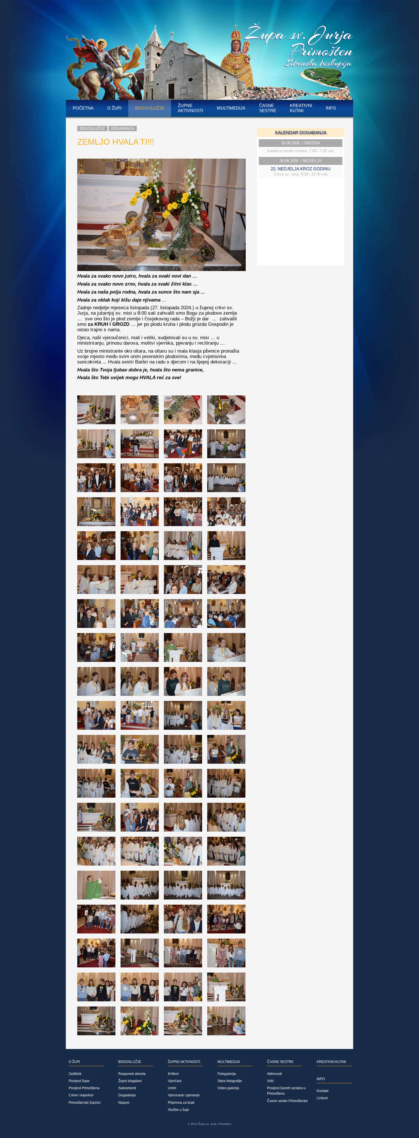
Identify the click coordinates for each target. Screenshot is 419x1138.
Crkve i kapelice (81, 1095)
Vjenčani (175, 1081)
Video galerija (228, 1088)
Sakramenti (127, 1088)
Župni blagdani (130, 1081)
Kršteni (173, 1074)
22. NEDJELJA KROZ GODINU (301, 168)
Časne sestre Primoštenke (287, 1101)
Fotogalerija (226, 1074)
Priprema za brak (181, 1103)
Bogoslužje (149, 108)
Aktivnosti (274, 1074)
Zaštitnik (75, 1074)
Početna (83, 108)
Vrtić (270, 1081)
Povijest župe (79, 1081)
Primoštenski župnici (85, 1103)
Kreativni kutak (301, 108)
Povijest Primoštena (84, 1088)
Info (331, 108)
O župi (114, 108)
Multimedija (231, 108)
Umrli (172, 1088)
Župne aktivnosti (190, 108)
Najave (123, 1103)
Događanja (122, 128)
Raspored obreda (132, 1074)
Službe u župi (178, 1110)
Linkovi (322, 1098)
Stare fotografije (229, 1081)
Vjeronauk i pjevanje (184, 1095)
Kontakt (322, 1091)
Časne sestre (267, 108)
